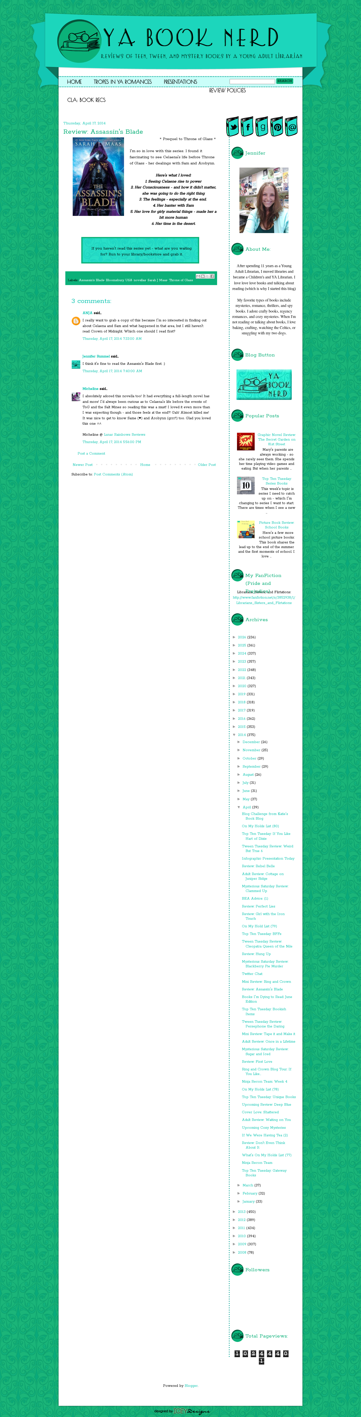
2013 (242, 1212)
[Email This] (198, 276)
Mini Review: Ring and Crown (266, 982)
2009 (243, 1244)
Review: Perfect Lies (258, 906)
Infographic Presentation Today (268, 858)
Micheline (90, 389)
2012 (242, 1220)
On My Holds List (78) (260, 1089)
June (247, 791)
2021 (242, 678)
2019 (242, 694)
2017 (242, 710)
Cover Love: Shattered (260, 1112)
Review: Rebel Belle (258, 866)
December (252, 742)
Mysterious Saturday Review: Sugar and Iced (265, 1051)
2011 (242, 1228)
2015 (242, 727)
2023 (242, 661)
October (250, 758)
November (252, 750)
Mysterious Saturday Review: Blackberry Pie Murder (265, 964)
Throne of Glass (181, 280)
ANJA (88, 313)
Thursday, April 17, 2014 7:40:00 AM (112, 371)
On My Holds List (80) (260, 826)
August (249, 775)
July (246, 783)
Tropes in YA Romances (123, 82)
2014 (242, 735)
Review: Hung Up (256, 954)
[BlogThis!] (202, 276)
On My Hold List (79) (259, 926)
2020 (243, 686)
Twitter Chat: (252, 974)
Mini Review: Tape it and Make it (268, 1034)
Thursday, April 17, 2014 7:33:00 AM (112, 339)
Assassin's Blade (91, 280)
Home (74, 82)
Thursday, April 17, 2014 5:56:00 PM (112, 442)
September (252, 766)
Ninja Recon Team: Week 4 (264, 1081)
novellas (140, 280)
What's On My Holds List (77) (267, 1155)
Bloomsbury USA (119, 280)
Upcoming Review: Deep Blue (266, 1104)
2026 (242, 637)
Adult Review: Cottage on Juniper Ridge (263, 876)
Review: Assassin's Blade (262, 989)
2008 (243, 1252)
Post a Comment (91, 453)
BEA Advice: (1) (255, 898)
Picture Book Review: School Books (276, 525)
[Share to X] (207, 276)
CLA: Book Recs (86, 100)
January (249, 1201)
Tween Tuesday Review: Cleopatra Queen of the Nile (267, 943)
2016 (242, 719)
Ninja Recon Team (257, 1163)
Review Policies (227, 90)
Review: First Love (257, 1062)
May (247, 799)
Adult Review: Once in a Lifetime (268, 1041)
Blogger (191, 1386)
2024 (243, 653)
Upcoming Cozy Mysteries (264, 1128)
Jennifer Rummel (97, 356)
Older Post (207, 465)
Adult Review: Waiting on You (266, 1120)
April (247, 807)
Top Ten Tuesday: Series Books (277, 481)
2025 (242, 645)
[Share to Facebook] (212, 276)
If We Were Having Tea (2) (265, 1135)
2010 (242, 1236)
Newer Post (83, 465)
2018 (242, 702)
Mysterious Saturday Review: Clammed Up (265, 888)
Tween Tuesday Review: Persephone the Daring (263, 1024)
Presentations (180, 82)
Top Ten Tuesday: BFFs (261, 934)
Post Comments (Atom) (113, 474)
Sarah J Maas (157, 280)
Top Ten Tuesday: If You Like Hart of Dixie (266, 836)
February (251, 1193)
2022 (242, 670)
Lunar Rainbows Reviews (124, 435)
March (248, 1185)
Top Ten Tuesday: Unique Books (269, 1097)
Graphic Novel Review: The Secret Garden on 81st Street (277, 439)
